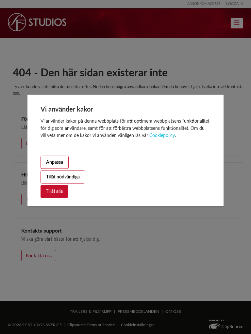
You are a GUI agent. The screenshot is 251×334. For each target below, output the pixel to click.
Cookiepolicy (162, 135)
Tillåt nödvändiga (63, 177)
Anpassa (54, 162)
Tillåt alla (54, 191)
